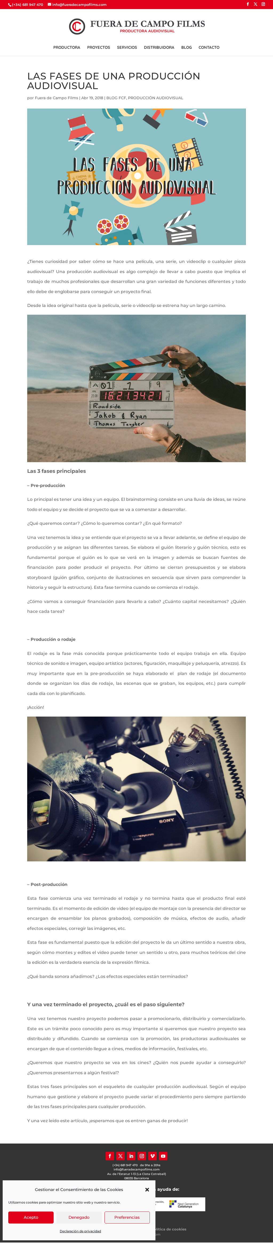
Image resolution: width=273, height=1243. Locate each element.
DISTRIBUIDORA (159, 48)
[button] (147, 1189)
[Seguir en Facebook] (110, 1156)
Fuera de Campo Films (56, 97)
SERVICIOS (127, 48)
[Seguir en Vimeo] (152, 1156)
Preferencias (127, 1217)
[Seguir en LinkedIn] (131, 1156)
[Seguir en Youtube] (163, 1156)
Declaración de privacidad (80, 1231)
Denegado (79, 1217)
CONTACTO (209, 48)
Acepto (31, 1217)
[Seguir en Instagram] (142, 1156)
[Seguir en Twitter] (120, 1156)
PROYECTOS (98, 48)
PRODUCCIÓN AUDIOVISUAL (155, 97)
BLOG (186, 48)
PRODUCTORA (66, 48)
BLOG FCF (116, 97)
